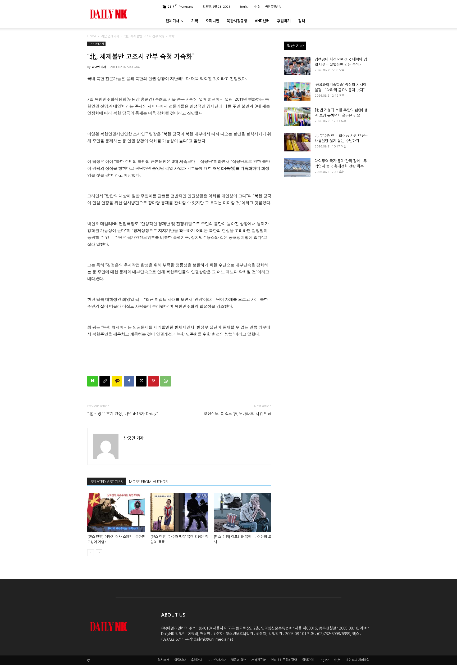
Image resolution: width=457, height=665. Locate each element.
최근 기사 (295, 45)
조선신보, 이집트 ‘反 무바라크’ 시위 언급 (237, 414)
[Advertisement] (179, 352)
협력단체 (308, 660)
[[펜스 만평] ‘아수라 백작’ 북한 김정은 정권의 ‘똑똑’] (179, 512)
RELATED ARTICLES (106, 482)
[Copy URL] (104, 381)
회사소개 (163, 660)
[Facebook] (129, 381)
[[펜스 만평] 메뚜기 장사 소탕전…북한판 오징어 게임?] (116, 512)
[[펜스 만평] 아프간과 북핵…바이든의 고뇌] (242, 512)
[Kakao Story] (117, 381)
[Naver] (92, 381)
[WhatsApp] (165, 381)
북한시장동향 (237, 21)
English (244, 6)
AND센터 (262, 21)
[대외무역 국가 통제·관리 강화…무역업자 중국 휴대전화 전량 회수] (297, 167)
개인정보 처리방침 (358, 660)
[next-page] (99, 552)
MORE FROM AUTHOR (148, 482)
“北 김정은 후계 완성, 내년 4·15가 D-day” (122, 414)
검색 (301, 21)
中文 (257, 6)
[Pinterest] (153, 381)
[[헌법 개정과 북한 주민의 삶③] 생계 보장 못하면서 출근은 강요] (297, 116)
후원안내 (197, 660)
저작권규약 (258, 660)
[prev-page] (90, 552)
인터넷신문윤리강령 (284, 660)
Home (91, 36)
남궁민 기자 (99, 67)
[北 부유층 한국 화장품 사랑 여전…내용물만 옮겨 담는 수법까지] (297, 142)
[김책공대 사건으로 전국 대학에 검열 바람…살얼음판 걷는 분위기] (297, 66)
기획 (194, 21)
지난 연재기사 (110, 36)
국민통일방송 (273, 6)
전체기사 (172, 21)
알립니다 (180, 660)
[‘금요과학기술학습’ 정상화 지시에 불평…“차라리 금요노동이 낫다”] (297, 91)
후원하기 (284, 21)
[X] (141, 381)
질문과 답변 (238, 660)
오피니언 (212, 21)
